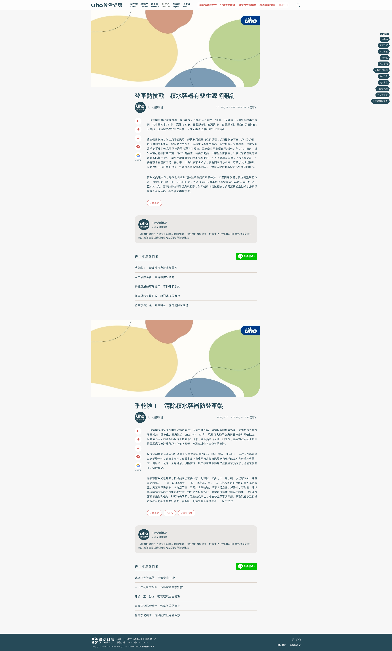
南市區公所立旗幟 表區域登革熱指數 (159, 587)
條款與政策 (295, 645)
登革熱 (155, 203)
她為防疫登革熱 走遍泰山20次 (155, 578)
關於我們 (282, 645)
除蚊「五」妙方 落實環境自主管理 (157, 596)
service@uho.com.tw (138, 642)
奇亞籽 (384, 45)
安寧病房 (383, 94)
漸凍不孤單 (285, 5)
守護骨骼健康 (227, 5)
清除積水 (188, 513)
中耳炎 (384, 76)
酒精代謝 (383, 88)
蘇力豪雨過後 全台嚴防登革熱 (154, 277)
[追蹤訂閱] (138, 155)
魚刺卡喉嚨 (382, 70)
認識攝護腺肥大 (208, 5)
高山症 (384, 82)
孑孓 (170, 513)
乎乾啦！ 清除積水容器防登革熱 (156, 268)
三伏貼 (384, 63)
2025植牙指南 (267, 5)
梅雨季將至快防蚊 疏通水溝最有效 (157, 296)
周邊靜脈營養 (381, 101)
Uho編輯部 (156, 107)
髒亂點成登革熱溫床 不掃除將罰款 (157, 286)
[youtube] (298, 640)
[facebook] (293, 640)
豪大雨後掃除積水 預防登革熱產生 (157, 606)
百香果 (384, 51)
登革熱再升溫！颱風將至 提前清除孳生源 (162, 305)
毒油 (385, 39)
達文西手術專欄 (247, 5)
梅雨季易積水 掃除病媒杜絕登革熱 (157, 615)
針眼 (385, 57)
